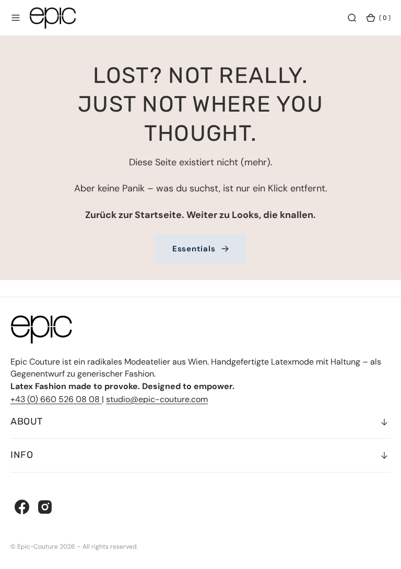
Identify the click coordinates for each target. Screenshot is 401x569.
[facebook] (21, 506)
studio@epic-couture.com (157, 399)
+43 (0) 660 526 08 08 (56, 399)
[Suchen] (352, 18)
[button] (15, 18)
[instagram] (44, 506)
